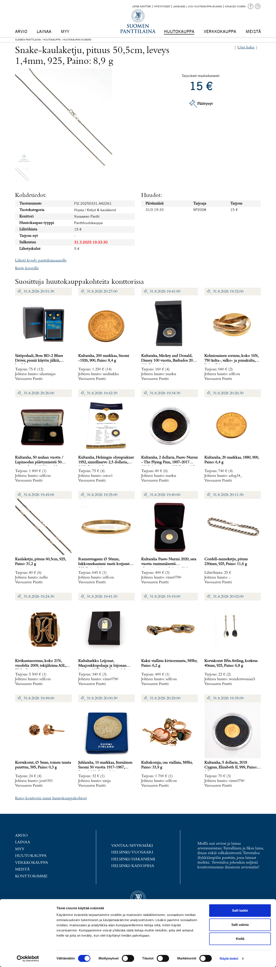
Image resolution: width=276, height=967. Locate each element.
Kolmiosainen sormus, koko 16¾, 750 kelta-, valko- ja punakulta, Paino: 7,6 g (231, 360)
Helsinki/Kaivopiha (132, 866)
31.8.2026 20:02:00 (228, 597)
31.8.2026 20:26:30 (228, 393)
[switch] (128, 958)
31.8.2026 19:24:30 (39, 597)
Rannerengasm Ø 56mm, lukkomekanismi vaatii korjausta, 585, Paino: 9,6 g (105, 564)
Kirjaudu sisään (235, 6)
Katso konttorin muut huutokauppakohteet (51, 798)
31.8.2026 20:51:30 (39, 292)
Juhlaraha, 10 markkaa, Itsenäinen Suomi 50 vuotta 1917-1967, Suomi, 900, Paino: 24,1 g (105, 767)
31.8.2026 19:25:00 (102, 495)
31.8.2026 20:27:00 (102, 292)
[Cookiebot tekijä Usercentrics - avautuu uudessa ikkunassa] (28, 958)
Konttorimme (31, 876)
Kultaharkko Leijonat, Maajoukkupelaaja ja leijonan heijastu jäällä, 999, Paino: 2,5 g (103, 665)
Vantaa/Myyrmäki (132, 846)
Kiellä (240, 938)
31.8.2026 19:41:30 (102, 597)
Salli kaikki (240, 910)
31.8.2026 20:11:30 (228, 495)
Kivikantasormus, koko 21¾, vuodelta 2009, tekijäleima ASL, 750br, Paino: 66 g (40, 665)
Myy (65, 31)
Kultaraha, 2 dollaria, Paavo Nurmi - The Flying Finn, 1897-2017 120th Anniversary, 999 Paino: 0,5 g (169, 462)
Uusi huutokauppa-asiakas (205, 6)
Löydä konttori (141, 6)
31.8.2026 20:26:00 (39, 393)
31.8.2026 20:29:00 (165, 698)
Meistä (253, 31)
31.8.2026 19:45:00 (39, 495)
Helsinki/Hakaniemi (133, 859)
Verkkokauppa (220, 31)
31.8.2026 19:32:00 (228, 292)
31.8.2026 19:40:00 (165, 495)
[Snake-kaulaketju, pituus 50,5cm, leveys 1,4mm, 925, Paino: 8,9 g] (22, 174)
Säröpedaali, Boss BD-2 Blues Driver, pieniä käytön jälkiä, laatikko (39, 360)
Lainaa (44, 31)
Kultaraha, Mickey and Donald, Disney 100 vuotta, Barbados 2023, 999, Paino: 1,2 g (169, 360)
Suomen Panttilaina (28, 39)
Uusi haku (245, 47)
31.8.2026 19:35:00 (228, 698)
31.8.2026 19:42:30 (102, 393)
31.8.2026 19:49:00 (39, 698)
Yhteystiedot (162, 6)
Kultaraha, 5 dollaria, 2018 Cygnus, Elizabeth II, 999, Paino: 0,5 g (230, 767)
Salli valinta (240, 924)
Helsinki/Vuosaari (132, 852)
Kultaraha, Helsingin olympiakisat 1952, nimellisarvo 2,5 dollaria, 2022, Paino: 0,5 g (106, 462)
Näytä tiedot (229, 958)
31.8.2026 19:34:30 (165, 393)
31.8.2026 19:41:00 (165, 292)
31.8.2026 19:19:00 (165, 597)
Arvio (21, 31)
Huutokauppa (179, 31)
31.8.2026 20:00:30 (102, 698)
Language (179, 6)
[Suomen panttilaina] (250, 6)
